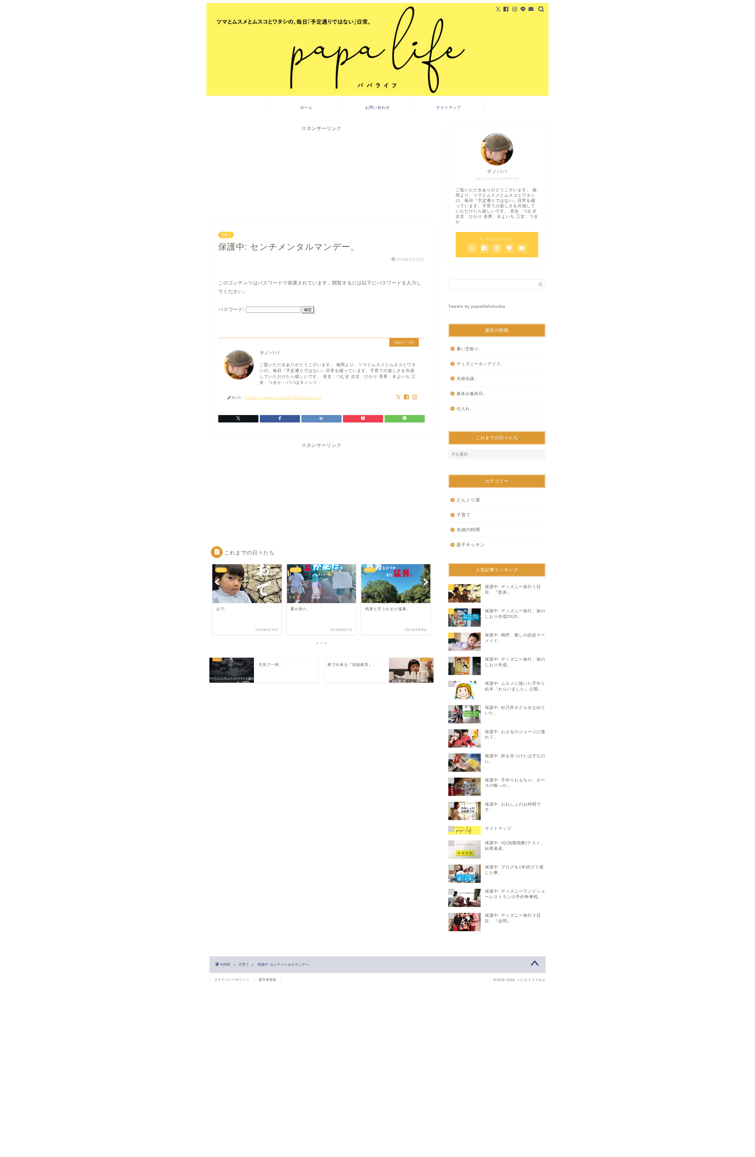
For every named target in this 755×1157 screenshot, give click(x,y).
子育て (226, 235)
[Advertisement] (321, 173)
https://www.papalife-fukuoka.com (283, 397)
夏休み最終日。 (472, 393)
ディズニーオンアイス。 (481, 364)
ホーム (306, 107)
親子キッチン (471, 544)
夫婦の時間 (468, 529)
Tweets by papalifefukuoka (476, 306)
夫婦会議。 (468, 378)
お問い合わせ (377, 107)
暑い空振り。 (470, 349)
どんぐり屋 (468, 499)
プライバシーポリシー (232, 979)
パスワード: (232, 309)
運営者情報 (267, 979)
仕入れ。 (465, 408)
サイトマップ (448, 107)
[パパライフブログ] (377, 94)
